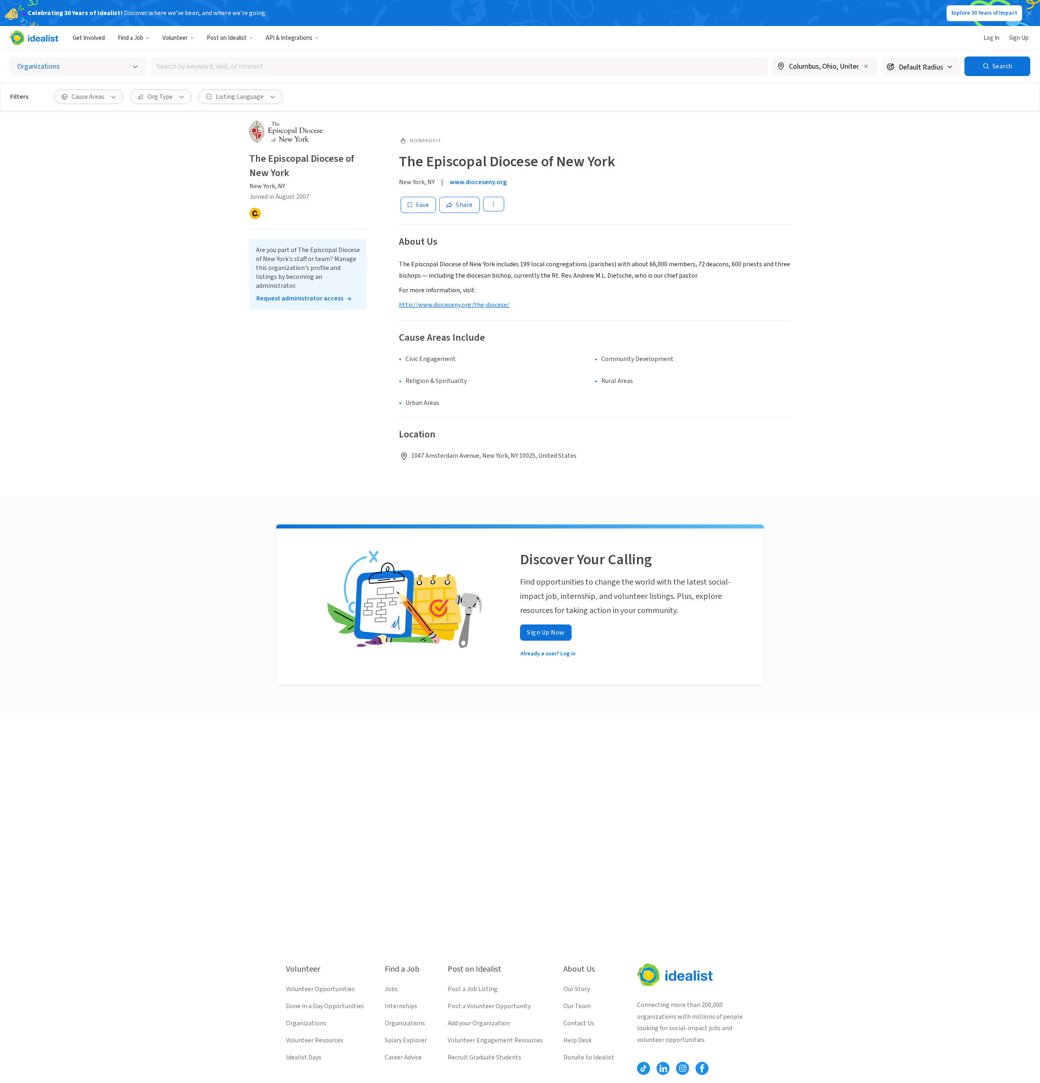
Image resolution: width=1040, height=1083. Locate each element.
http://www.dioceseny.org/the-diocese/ (454, 304)
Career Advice (403, 1057)
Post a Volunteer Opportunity (489, 1006)
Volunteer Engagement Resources (495, 1040)
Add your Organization (479, 1023)
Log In (991, 38)
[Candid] (255, 213)
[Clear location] (866, 66)
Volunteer (175, 38)
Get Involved (89, 38)
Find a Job (130, 38)
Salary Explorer (406, 1040)
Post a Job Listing (473, 989)
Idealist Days (303, 1057)
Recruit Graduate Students (484, 1057)
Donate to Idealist (588, 1057)
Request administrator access (299, 298)
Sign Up (1019, 38)
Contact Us (578, 1023)
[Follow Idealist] (643, 1068)
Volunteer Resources (314, 1040)
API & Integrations (289, 38)
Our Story (576, 989)
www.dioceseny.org (478, 182)
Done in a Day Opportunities (325, 1006)
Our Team (577, 1006)
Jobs (391, 989)
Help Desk (577, 1040)
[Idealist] (34, 37)
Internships (401, 1006)
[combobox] (459, 66)
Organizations (306, 1023)
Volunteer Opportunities (320, 989)
